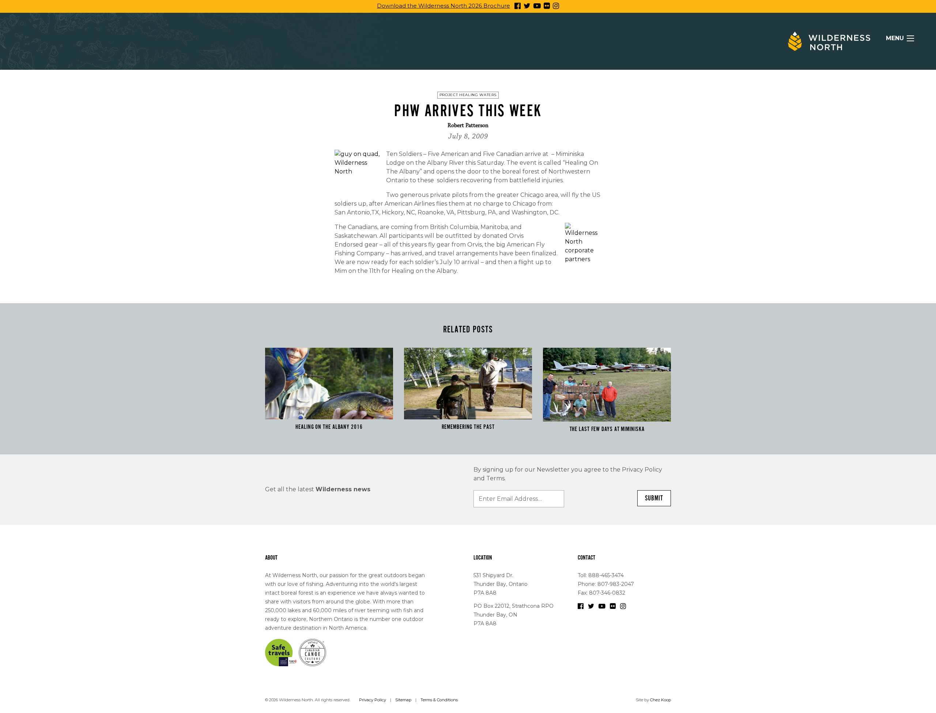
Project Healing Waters (468, 94)
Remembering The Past (468, 427)
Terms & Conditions (439, 699)
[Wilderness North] (829, 41)
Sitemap (403, 699)
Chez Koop (660, 699)
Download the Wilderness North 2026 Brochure (443, 5)
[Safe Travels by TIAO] (281, 652)
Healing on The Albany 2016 (328, 427)
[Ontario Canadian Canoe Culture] (312, 652)
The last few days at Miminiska (607, 429)
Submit (654, 498)
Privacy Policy (372, 699)
